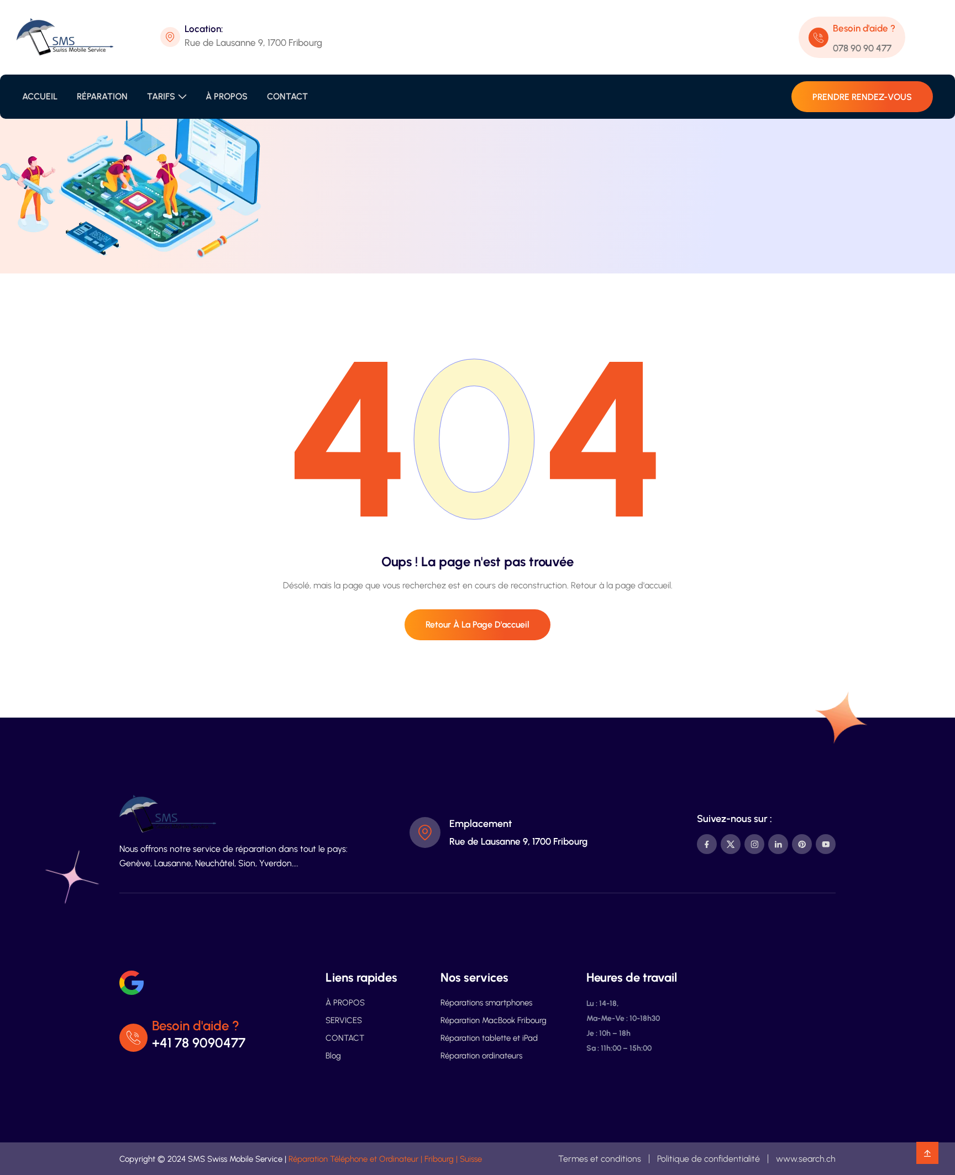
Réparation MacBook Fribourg (493, 1020)
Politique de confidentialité (708, 1158)
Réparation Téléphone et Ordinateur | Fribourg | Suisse (385, 1159)
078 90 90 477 (862, 48)
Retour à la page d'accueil (477, 624)
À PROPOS (227, 96)
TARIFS (161, 96)
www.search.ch (806, 1158)
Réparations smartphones (486, 1003)
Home (447, 212)
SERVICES (344, 1020)
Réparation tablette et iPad (489, 1038)
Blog (333, 1056)
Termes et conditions (599, 1158)
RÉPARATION (102, 96)
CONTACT (287, 96)
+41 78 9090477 (198, 1043)
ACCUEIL (39, 96)
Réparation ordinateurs (481, 1056)
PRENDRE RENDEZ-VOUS (862, 97)
